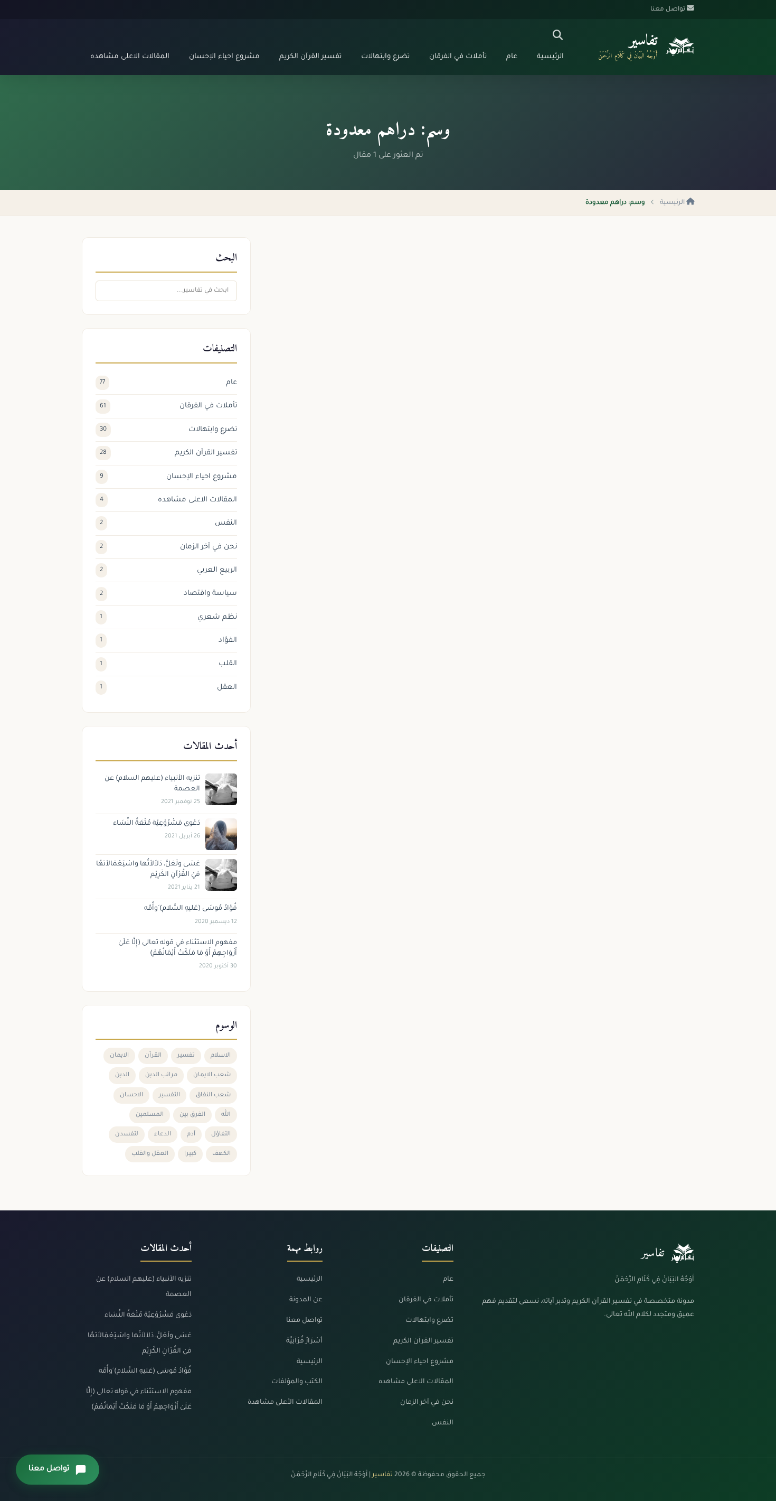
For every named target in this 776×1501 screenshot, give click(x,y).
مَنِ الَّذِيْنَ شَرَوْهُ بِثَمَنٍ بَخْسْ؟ (634, 410)
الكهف (221, 1154)
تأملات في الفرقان (458, 57)
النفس (168, 523)
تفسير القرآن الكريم (310, 57)
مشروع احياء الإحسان (224, 57)
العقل (168, 688)
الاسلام (221, 1055)
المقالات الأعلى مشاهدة (285, 1402)
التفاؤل (221, 1134)
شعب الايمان (212, 1075)
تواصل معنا (304, 1321)
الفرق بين (192, 1115)
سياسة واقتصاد (168, 594)
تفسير (186, 1055)
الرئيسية (550, 57)
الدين (122, 1075)
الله (226, 1115)
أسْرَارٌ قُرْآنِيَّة (304, 1341)
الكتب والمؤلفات (297, 1382)
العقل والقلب (149, 1154)
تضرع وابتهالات (385, 57)
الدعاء (162, 1134)
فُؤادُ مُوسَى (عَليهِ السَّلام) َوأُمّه (145, 1371)
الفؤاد (168, 641)
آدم (191, 1134)
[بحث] (557, 35)
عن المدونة (306, 1300)
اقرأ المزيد (664, 487)
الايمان (119, 1055)
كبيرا (190, 1154)
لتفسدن (126, 1134)
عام (511, 57)
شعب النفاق (213, 1095)
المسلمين (150, 1115)
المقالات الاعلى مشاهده (129, 57)
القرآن (153, 1055)
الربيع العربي (168, 570)
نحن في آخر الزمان (168, 547)
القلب (168, 664)
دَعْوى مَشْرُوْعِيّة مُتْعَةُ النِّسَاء (148, 1315)
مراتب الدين (161, 1075)
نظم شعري (168, 617)
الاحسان (131, 1095)
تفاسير (643, 41)
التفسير (169, 1095)
